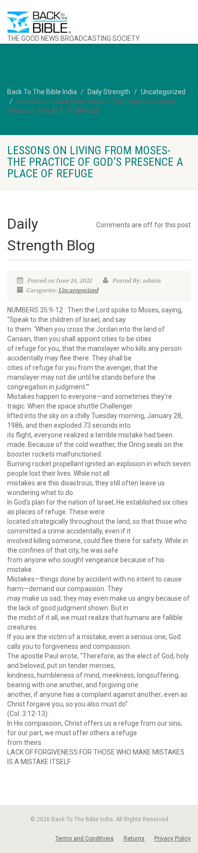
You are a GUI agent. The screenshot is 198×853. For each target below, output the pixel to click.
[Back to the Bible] (82, 22)
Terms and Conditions (84, 838)
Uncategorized (78, 290)
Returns (134, 838)
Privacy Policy (172, 838)
